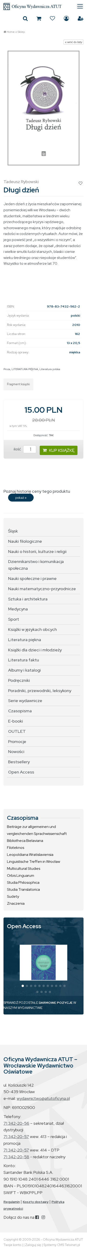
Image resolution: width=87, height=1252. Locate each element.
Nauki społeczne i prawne (32, 578)
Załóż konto (81, 18)
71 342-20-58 (16, 1156)
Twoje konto (12, 1245)
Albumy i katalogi (24, 670)
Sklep (21, 32)
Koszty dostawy (35, 1202)
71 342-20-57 (16, 1136)
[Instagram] (43, 1217)
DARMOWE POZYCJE (56, 1003)
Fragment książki (18, 384)
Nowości (16, 751)
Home (11, 32)
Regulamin (11, 1202)
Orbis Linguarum (20, 875)
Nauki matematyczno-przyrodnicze (42, 588)
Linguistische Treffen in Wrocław (33, 861)
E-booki (15, 721)
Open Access (21, 772)
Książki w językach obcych (32, 629)
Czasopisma (20, 710)
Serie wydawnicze (25, 700)
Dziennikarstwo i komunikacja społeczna (36, 565)
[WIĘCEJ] (43, 963)
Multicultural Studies (23, 868)
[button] (23, 986)
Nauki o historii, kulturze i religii (37, 551)
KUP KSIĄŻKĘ (61, 450)
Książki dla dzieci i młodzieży (35, 650)
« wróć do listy (73, 42)
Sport (13, 619)
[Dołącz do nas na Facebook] (37, 1217)
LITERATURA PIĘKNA (25, 369)
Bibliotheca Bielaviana (25, 840)
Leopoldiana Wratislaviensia (30, 854)
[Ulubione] (52, 18)
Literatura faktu (23, 660)
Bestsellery (19, 761)
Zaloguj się (66, 18)
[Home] (43, 6)
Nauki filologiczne (25, 541)
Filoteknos (15, 847)
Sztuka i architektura (28, 599)
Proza (6, 369)
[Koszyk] (38, 18)
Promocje (17, 741)
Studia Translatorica (23, 889)
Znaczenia (16, 903)
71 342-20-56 (16, 1123)
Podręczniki (19, 680)
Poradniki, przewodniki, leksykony (39, 690)
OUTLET (17, 731)
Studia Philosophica (23, 882)
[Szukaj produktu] (25, 18)
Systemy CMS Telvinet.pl (61, 1245)
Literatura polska (49, 369)
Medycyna (18, 609)
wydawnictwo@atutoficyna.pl (43, 1098)
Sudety (13, 896)
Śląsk (13, 531)
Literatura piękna (24, 639)
